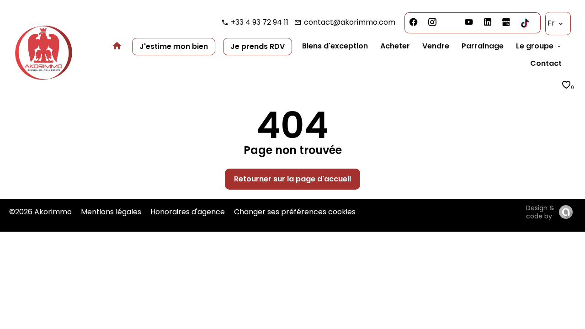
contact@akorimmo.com (349, 22)
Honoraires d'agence (187, 212)
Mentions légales (111, 212)
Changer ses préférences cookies (295, 212)
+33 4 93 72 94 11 (259, 22)
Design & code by (540, 212)
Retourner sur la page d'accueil (292, 179)
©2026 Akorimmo (40, 212)
